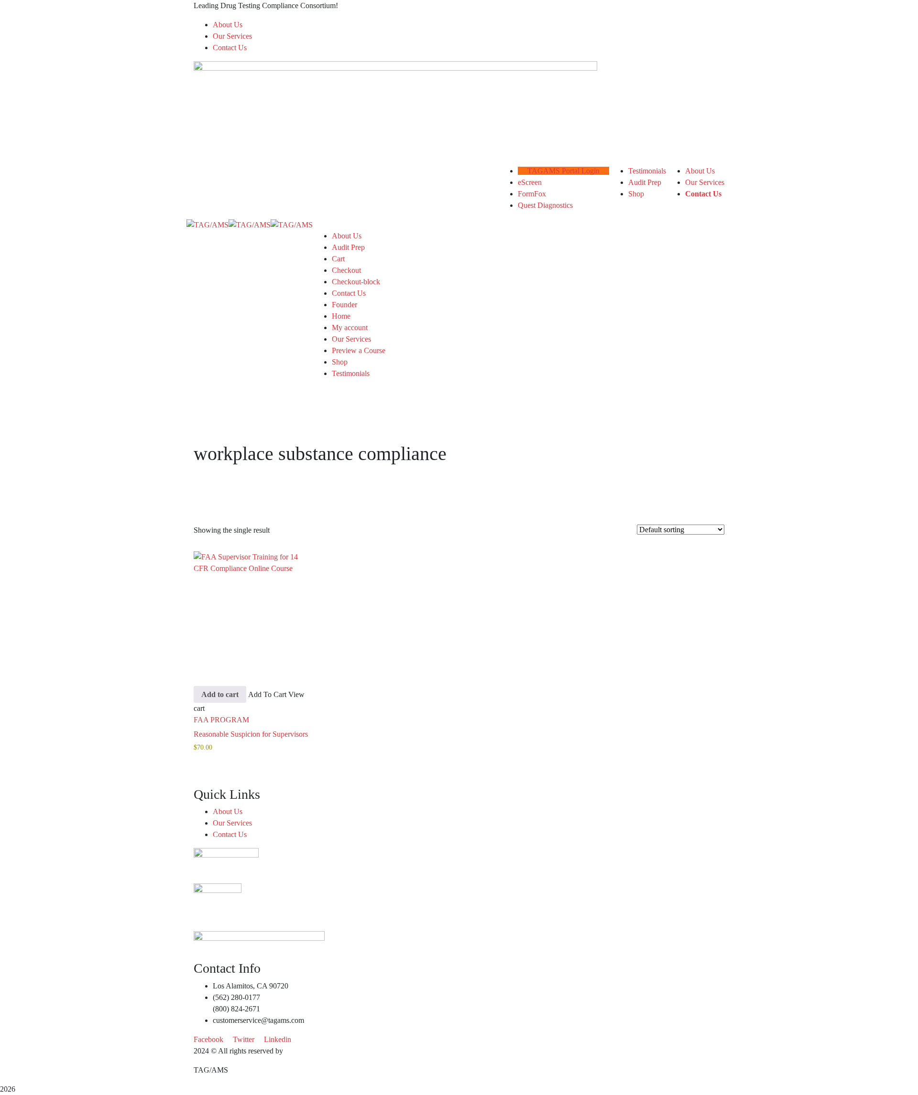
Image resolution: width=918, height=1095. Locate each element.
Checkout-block (356, 282)
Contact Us (230, 47)
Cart (338, 259)
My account (350, 327)
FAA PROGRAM (221, 720)
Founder (344, 305)
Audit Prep (348, 247)
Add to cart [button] (220, 694)
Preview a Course (358, 350)
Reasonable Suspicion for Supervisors (251, 734)
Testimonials (351, 373)
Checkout (346, 270)
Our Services (232, 36)
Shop (340, 362)
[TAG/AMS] (207, 224)
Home (341, 316)
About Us (227, 25)
